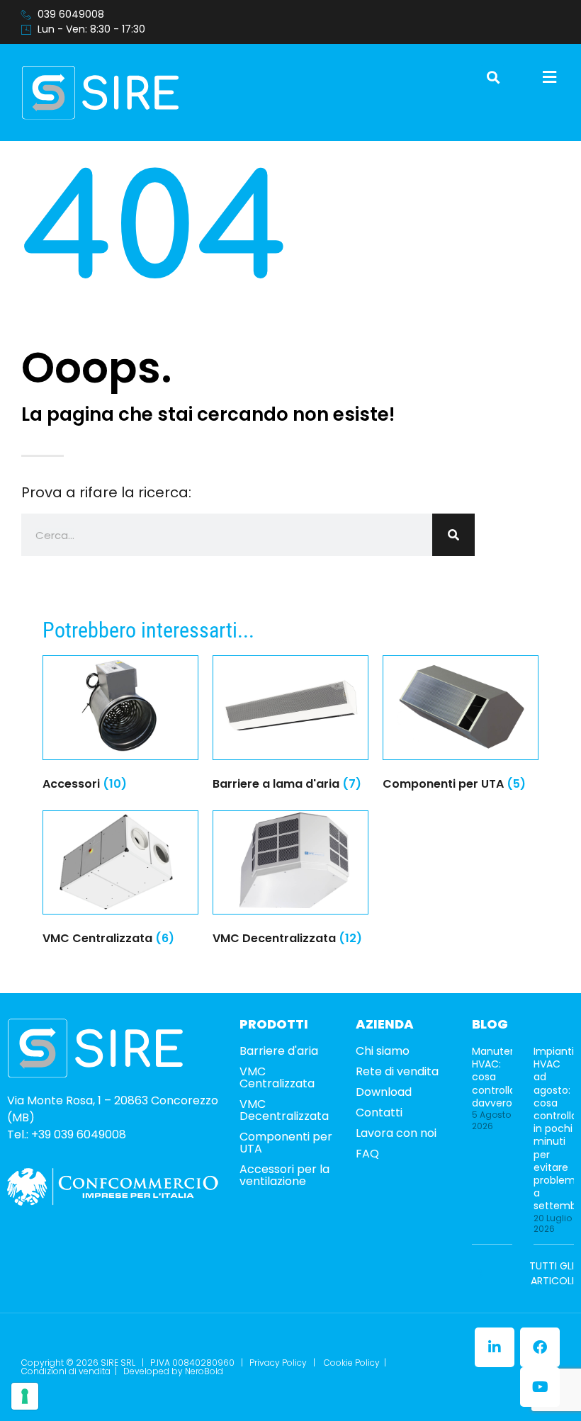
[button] (492, 77)
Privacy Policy (278, 1363)
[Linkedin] (494, 1347)
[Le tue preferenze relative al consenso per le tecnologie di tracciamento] (24, 1396)
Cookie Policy (352, 1363)
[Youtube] (540, 1387)
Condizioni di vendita (66, 1371)
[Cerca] (453, 535)
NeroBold (204, 1371)
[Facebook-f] (540, 1347)
